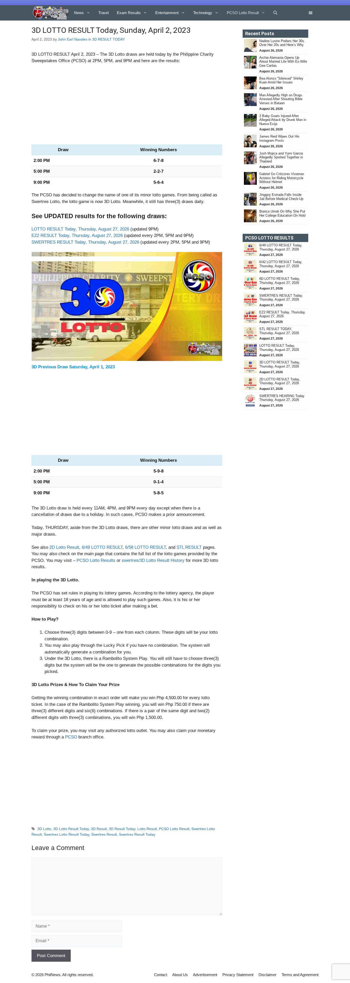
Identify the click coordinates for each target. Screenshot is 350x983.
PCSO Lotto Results (96, 560)
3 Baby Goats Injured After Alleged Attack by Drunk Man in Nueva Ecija (282, 120)
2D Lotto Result (64, 547)
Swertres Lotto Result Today (66, 834)
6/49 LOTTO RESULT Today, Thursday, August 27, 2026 (280, 247)
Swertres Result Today (137, 834)
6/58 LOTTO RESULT (145, 547)
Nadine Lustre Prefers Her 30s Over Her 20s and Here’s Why (281, 43)
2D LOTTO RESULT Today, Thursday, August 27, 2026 (279, 381)
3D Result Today (122, 829)
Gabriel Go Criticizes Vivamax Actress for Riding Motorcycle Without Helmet (281, 178)
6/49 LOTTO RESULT (102, 547)
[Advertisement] (127, 106)
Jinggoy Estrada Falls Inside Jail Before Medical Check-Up (281, 197)
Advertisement (205, 974)
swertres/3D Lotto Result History (153, 560)
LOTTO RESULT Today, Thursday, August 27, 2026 (80, 229)
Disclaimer (267, 974)
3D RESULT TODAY (108, 39)
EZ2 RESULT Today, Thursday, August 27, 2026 (77, 235)
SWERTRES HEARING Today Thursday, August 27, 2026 (281, 398)
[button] (275, 13)
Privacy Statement (237, 974)
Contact (160, 974)
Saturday (78, 366)
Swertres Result (104, 834)
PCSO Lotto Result (243, 13)
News (79, 13)
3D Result (99, 829)
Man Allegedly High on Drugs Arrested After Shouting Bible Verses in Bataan (280, 99)
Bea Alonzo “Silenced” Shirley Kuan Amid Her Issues (281, 80)
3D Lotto (44, 829)
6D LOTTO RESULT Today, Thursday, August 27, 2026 (279, 281)
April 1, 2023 (102, 366)
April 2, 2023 (83, 54)
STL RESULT (189, 547)
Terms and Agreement (300, 974)
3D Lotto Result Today (71, 829)
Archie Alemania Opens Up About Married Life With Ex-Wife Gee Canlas (283, 62)
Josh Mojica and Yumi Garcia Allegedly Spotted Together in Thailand (281, 157)
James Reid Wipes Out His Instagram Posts (279, 138)
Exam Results (129, 13)
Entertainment (167, 13)
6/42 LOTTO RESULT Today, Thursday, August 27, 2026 (280, 264)
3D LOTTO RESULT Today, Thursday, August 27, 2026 (279, 364)
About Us (180, 974)
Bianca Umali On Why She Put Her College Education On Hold (282, 213)
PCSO (71, 737)
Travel (103, 13)
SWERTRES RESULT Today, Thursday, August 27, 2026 (85, 242)
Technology (202, 13)
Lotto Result (147, 829)
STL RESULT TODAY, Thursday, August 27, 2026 (279, 331)
